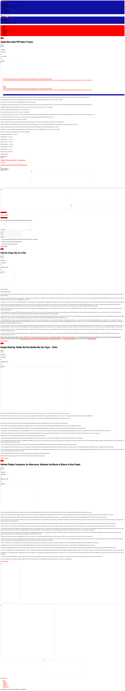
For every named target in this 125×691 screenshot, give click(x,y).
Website (2, 237)
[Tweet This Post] (63, 77)
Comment (3, 229)
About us (5, 3)
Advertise (5, 4)
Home (4, 8)
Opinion (4, 34)
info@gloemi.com (91, 338)
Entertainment (6, 30)
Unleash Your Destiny (55, 338)
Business (5, 35)
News (4, 27)
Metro (4, 29)
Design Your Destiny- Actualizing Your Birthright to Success (35, 338)
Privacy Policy (6, 10)
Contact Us (5, 7)
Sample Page (6, 11)
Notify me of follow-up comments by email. (12, 241)
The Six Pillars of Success (69, 338)
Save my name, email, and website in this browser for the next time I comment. (20, 239)
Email (2, 234)
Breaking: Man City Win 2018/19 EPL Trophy (13, 6)
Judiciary (5, 32)
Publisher (3, 61)
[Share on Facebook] (63, 76)
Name (2, 232)
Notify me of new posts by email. (9, 244)
